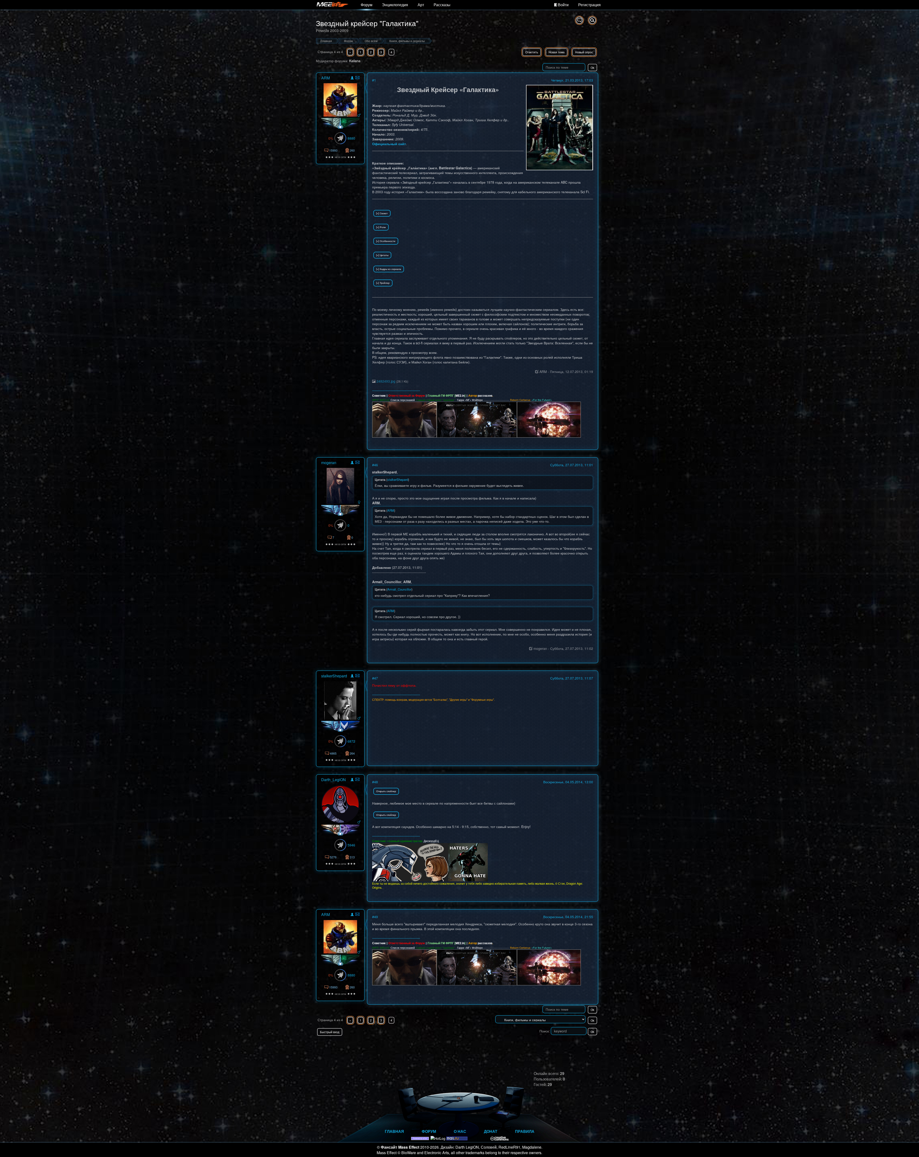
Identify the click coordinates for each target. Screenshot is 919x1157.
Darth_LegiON (333, 779)
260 (352, 150)
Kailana (354, 60)
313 (352, 857)
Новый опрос (584, 52)
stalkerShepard (334, 676)
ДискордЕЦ (431, 841)
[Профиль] (352, 78)
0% (330, 138)
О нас (460, 1131)
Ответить (531, 52)
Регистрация (589, 4)
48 (376, 781)
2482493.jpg (385, 381)
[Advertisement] (542, 1045)
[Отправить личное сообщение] (357, 77)
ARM (325, 78)
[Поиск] (592, 20)
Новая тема (557, 52)
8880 (351, 138)
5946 (351, 845)
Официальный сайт (389, 143)
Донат (490, 1131)
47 (376, 678)
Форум (366, 4)
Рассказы (442, 4)
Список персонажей (403, 400)
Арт (421, 4)
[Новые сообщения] (579, 20)
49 (376, 916)
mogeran (328, 462)
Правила (524, 1131)
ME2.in (460, 395)
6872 (351, 741)
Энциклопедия (395, 4)
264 (352, 753)
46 (376, 464)
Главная (394, 1131)
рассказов (485, 395)
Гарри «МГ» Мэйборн (470, 400)
